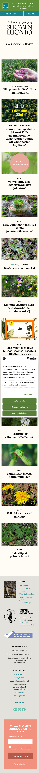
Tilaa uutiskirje (25, 602)
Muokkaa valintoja (18, 407)
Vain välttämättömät (19, 413)
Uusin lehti (24, 585)
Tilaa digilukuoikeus (27, 594)
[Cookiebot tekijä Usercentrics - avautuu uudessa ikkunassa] (28, 358)
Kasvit (25, 265)
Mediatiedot (19, 692)
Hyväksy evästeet (19, 401)
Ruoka (19, 178)
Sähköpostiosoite (15, 736)
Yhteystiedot (19, 677)
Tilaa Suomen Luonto (25, 589)
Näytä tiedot (27, 394)
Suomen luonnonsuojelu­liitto (27, 623)
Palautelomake (19, 674)
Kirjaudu (19, 702)
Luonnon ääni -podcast (19, 125)
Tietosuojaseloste (19, 695)
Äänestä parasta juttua (26, 598)
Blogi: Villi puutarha (19, 86)
